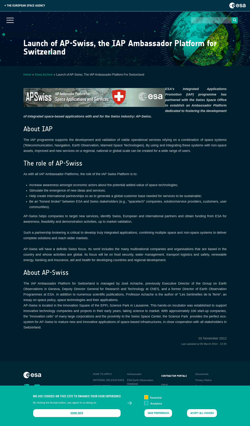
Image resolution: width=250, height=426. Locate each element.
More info (76, 413)
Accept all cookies (202, 413)
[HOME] (32, 374)
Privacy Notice (203, 380)
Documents (201, 374)
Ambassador (134, 374)
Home (27, 74)
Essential (156, 397)
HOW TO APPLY (102, 374)
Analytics (156, 403)
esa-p (164, 384)
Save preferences (158, 413)
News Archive (44, 74)
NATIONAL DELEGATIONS (108, 380)
